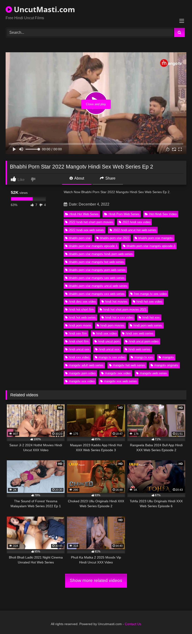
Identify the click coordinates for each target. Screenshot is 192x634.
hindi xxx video (79, 357)
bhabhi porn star (80, 238)
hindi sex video (106, 333)
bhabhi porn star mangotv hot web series (96, 262)
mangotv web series (153, 373)
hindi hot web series (82, 317)
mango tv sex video (112, 357)
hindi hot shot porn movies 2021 (125, 309)
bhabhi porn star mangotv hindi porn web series (101, 254)
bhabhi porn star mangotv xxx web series (97, 294)
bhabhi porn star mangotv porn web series (97, 270)
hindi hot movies (116, 301)
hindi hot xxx (151, 317)
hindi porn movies (112, 325)
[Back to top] (177, 620)
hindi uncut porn (109, 341)
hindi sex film (78, 333)
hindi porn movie (80, 325)
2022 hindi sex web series (86, 230)
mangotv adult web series (86, 365)
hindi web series (139, 349)
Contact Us (133, 624)
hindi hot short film (81, 309)
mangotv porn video (82, 373)
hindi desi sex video (82, 301)
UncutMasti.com (43, 9)
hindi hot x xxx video (119, 317)
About (79, 178)
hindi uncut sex (79, 349)
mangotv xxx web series (120, 381)
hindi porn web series (147, 325)
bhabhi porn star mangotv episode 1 (93, 246)
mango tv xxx (143, 357)
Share (109, 178)
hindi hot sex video (149, 301)
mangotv (168, 357)
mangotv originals (166, 365)
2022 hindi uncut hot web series (134, 230)
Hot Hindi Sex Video (163, 214)
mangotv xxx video (82, 381)
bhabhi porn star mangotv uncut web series (98, 286)
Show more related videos (96, 580)
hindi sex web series (139, 333)
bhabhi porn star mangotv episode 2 (151, 246)
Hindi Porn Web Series (124, 214)
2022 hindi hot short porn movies (91, 222)
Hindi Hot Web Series (84, 214)
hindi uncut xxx (109, 349)
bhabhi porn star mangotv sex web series (97, 278)
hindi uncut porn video (144, 341)
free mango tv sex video (150, 294)
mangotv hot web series (129, 365)
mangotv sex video (118, 373)
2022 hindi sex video (136, 222)
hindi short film (79, 341)
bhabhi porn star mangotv (155, 238)
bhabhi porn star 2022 (114, 238)
